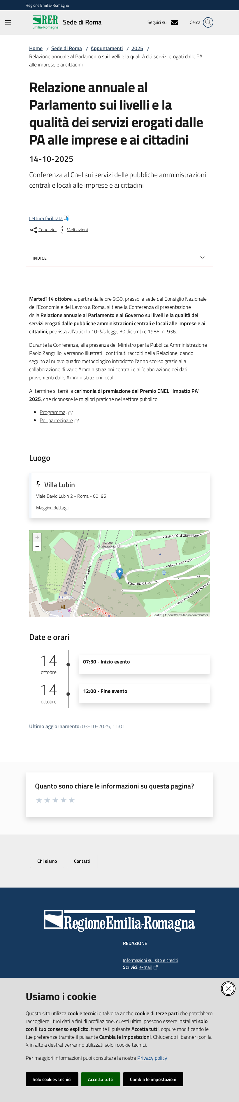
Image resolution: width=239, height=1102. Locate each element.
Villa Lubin (59, 484)
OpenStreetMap (176, 614)
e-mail (145, 967)
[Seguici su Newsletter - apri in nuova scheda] (172, 22)
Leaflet (157, 614)
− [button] (37, 546)
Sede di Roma (66, 48)
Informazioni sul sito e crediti (150, 960)
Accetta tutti (100, 1079)
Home (36, 48)
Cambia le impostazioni (153, 1079)
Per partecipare (56, 420)
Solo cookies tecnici (52, 1079)
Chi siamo (47, 861)
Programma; (53, 412)
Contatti (82, 861)
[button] (208, 22)
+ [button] (37, 537)
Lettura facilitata (46, 218)
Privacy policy (152, 1058)
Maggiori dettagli (52, 507)
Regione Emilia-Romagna (47, 5)
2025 (137, 48)
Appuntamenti (107, 48)
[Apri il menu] (8, 22)
